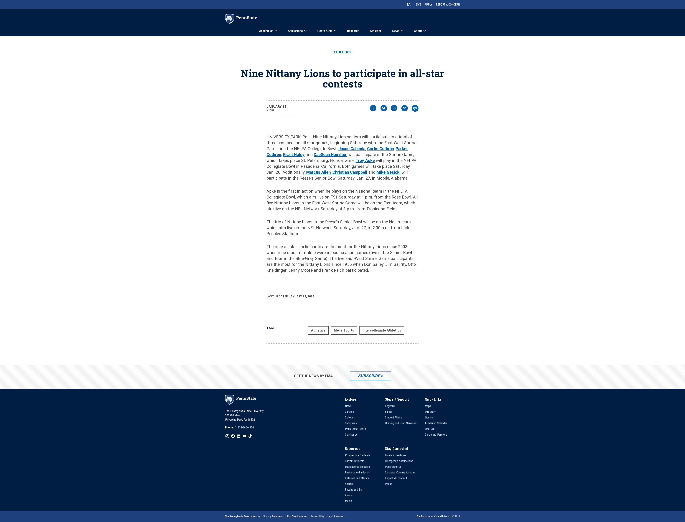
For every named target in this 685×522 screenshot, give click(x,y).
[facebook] (373, 108)
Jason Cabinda (351, 148)
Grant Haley (294, 154)
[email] (404, 108)
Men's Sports (344, 330)
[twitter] (383, 108)
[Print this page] (415, 108)
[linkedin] (394, 108)
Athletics (342, 52)
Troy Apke (365, 160)
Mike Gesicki (388, 172)
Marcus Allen (318, 172)
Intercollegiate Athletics (382, 330)
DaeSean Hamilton (330, 154)
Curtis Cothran (380, 148)
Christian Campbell (350, 172)
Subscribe (369, 376)
